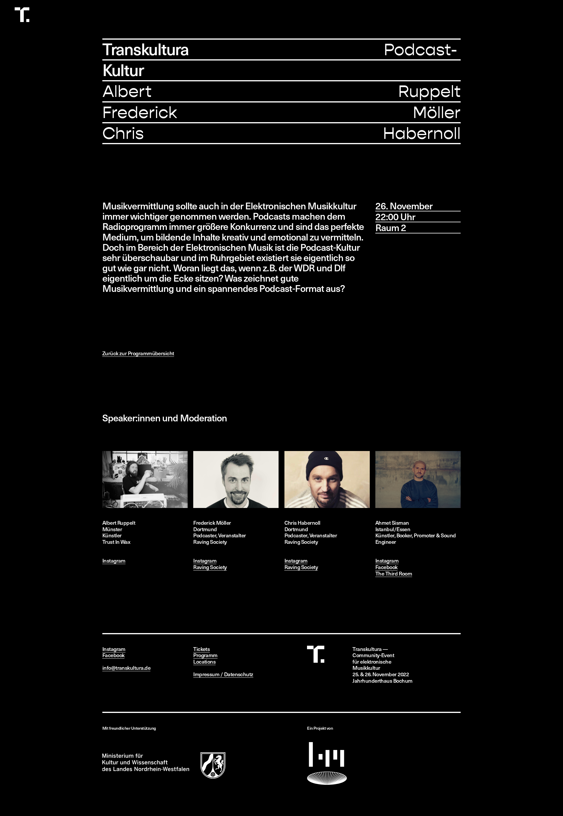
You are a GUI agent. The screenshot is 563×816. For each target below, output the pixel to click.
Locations (204, 661)
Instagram (114, 560)
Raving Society (210, 567)
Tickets (201, 649)
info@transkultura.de (126, 668)
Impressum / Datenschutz (223, 674)
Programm (205, 655)
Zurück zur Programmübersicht (138, 353)
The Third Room (393, 573)
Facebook (386, 567)
